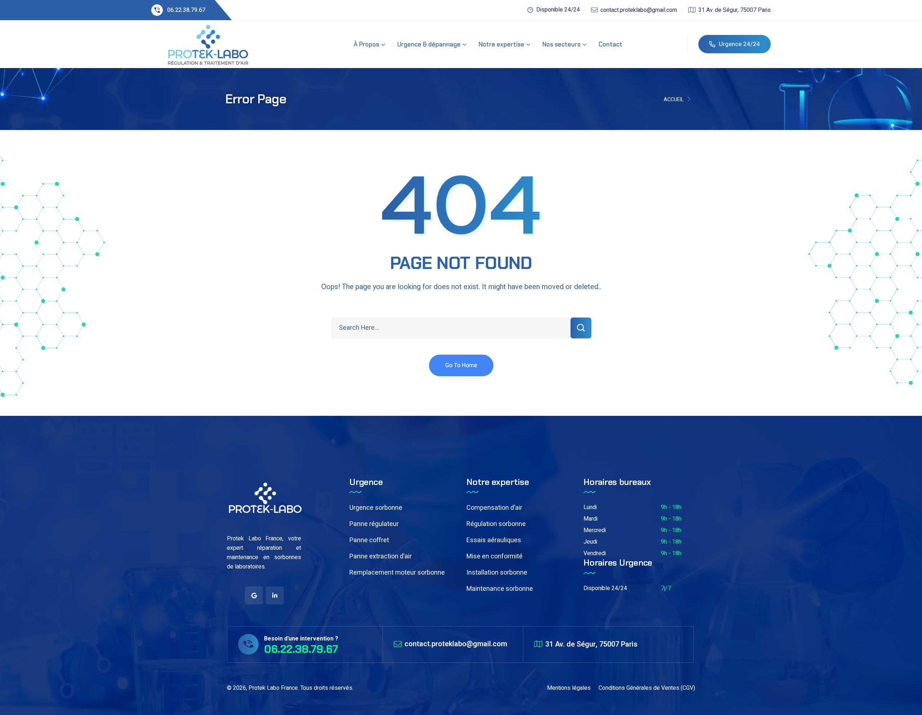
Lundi (590, 507)
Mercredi (594, 530)
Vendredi (594, 553)
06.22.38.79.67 (186, 10)
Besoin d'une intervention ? (301, 638)
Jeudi (590, 542)
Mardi (590, 518)
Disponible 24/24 (605, 588)
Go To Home (461, 365)
